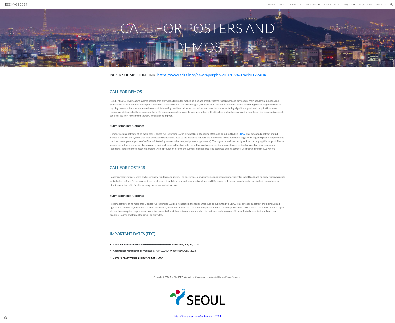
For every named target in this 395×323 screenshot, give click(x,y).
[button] (391, 4)
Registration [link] (365, 4)
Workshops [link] (311, 4)
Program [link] (347, 4)
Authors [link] (293, 4)
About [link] (282, 4)
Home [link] (271, 4)
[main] (197, 37)
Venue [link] (379, 4)
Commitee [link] (330, 4)
